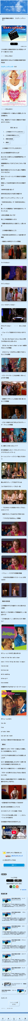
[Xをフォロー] (10, 886)
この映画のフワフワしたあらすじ (14, 131)
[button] (24, 521)
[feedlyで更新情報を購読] (14, 886)
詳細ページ (14, 865)
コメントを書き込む (14, 1003)
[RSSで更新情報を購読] (17, 886)
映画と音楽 (4, 874)
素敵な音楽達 (9, 138)
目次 (11, 127)
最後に (7, 142)
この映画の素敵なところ (12, 135)
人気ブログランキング (17, 855)
